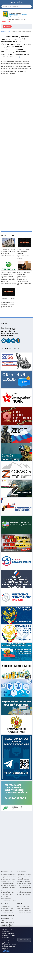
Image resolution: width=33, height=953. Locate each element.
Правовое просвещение (24, 892)
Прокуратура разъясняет (24, 887)
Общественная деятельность (10, 876)
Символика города (7, 908)
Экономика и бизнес (7, 894)
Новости (29, 57)
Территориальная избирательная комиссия (14, 874)
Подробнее (6, 950)
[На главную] (15, 13)
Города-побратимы (7, 912)
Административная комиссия (10, 883)
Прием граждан (22, 878)
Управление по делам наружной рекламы (13, 892)
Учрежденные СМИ (23, 906)
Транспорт (5, 896)
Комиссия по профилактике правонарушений (14, 887)
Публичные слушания (24, 894)
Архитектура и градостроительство (11, 891)
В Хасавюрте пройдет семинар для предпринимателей (8, 253)
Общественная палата (8, 878)
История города (6, 906)
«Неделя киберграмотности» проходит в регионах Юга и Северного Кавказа (7, 304)
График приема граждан (24, 876)
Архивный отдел (6, 898)
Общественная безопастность (10, 880)
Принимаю (24, 940)
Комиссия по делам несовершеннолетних (13, 889)
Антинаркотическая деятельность (11, 885)
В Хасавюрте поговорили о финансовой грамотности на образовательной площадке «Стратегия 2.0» (24, 279)
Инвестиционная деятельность (10, 881)
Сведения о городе (7, 910)
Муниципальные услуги (24, 881)
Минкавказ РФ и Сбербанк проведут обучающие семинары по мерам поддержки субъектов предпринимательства (8, 278)
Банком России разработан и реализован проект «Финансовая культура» (23, 255)
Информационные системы (25, 908)
